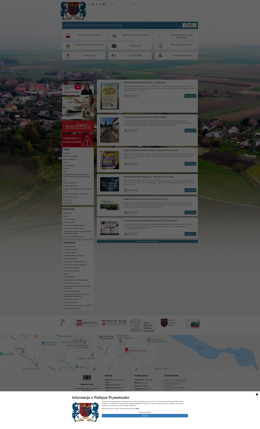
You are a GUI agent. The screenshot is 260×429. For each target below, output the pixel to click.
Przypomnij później (145, 412)
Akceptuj (145, 416)
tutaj (137, 408)
